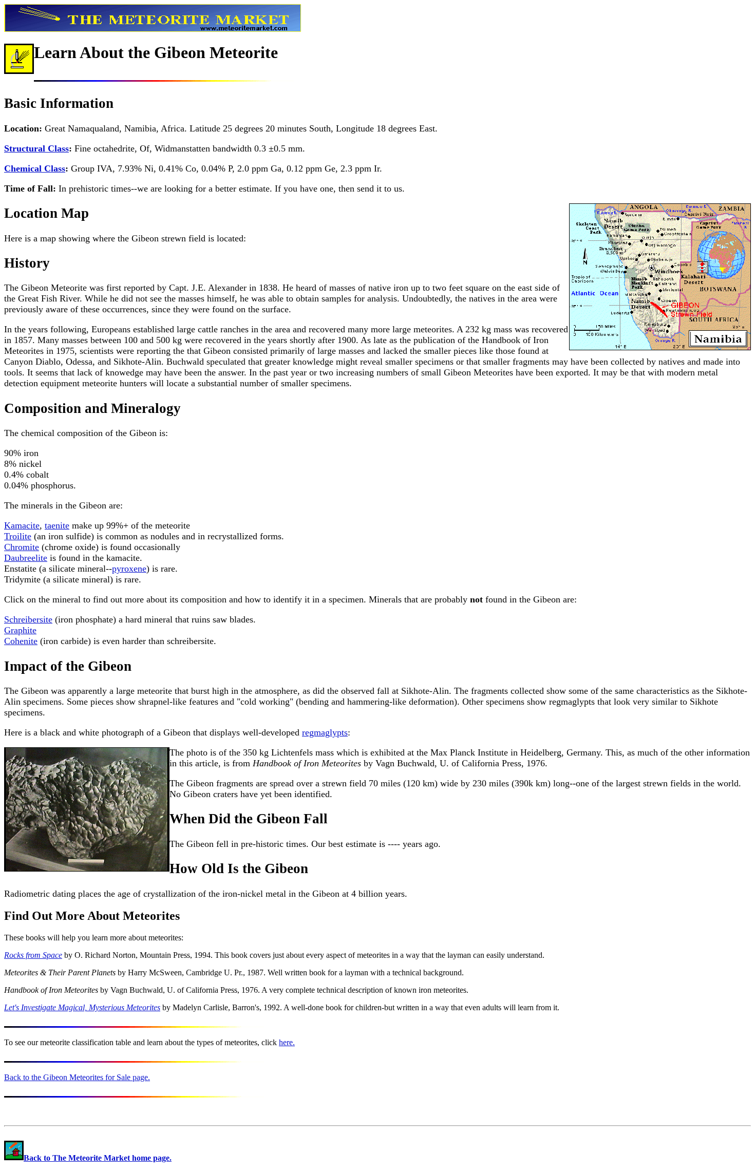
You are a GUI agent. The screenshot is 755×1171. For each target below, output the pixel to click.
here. (287, 1042)
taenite (57, 525)
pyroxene (129, 568)
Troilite (17, 536)
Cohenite (20, 641)
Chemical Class (34, 168)
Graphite (20, 630)
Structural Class (36, 148)
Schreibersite (28, 619)
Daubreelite (25, 558)
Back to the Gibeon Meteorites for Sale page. (77, 1077)
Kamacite (22, 525)
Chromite (21, 547)
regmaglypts (325, 732)
